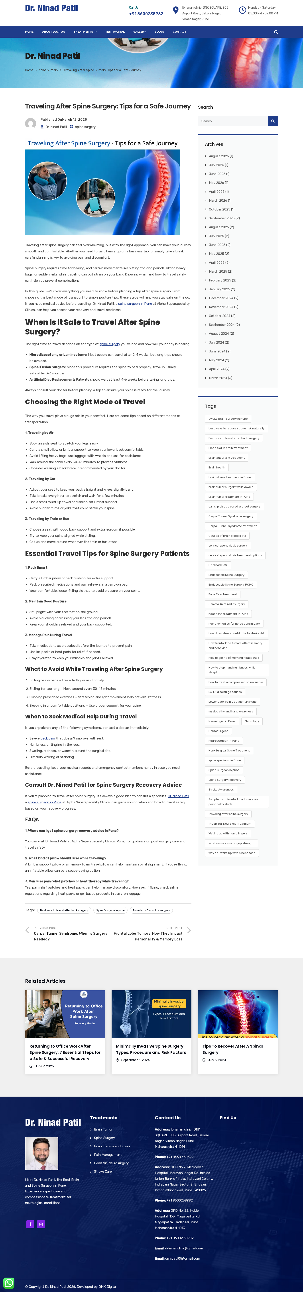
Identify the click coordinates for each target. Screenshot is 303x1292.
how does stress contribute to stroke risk (237, 633)
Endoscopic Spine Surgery (226, 574)
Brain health (217, 467)
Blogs (159, 31)
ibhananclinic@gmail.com (184, 1248)
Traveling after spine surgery (151, 910)
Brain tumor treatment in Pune (229, 496)
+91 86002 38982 (180, 1238)
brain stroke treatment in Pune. (230, 477)
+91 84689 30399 (180, 1157)
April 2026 (216, 192)
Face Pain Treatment (223, 594)
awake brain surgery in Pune (228, 418)
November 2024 (221, 307)
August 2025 (219, 227)
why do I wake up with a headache (232, 853)
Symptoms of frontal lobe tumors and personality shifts (234, 802)
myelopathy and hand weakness (231, 711)
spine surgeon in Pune (135, 304)
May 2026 (216, 183)
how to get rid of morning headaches (234, 657)
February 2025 (220, 280)
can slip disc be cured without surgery (234, 506)
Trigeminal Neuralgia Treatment (230, 823)
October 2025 (219, 209)
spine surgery (48, 70)
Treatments (83, 31)
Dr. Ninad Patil (56, 127)
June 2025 (217, 245)
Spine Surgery (104, 1138)
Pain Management (108, 1155)
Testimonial (115, 31)
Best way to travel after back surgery (64, 910)
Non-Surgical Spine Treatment (229, 750)
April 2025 (216, 263)
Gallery (139, 31)
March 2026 (218, 201)
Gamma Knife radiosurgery (227, 604)
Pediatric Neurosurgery (111, 1163)
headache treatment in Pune (228, 614)
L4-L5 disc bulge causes (225, 692)
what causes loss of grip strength (231, 843)
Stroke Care (103, 1172)
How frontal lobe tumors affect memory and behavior (235, 645)
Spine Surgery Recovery (225, 779)
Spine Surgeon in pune (110, 910)
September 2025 (222, 218)
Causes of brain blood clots (227, 535)
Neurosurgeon (218, 731)
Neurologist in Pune (222, 721)
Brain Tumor (103, 1129)
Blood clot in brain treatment (228, 448)
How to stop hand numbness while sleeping (232, 670)
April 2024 (216, 369)
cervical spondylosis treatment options (235, 555)
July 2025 (216, 236)
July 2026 (216, 165)
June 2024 (217, 351)
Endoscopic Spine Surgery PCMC (231, 584)
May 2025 (216, 254)
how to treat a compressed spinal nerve (236, 682)
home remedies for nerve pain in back (234, 623)
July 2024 (216, 342)
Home (29, 31)
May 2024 (216, 360)
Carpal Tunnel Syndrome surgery (231, 516)
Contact (180, 31)
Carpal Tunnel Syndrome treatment (233, 526)
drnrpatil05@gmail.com (182, 1259)
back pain (48, 738)
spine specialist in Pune (225, 760)
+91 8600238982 (146, 13)
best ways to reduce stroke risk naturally (236, 428)
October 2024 (219, 316)
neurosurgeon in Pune (224, 740)
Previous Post (70, 933)
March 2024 (218, 378)
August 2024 (219, 334)
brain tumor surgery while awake (231, 487)
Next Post (148, 933)
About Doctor (53, 31)
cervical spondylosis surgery (228, 545)
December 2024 (221, 298)
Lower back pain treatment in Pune (233, 701)
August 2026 (219, 156)
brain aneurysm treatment (227, 457)
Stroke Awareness (221, 789)
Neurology (252, 721)
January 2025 (219, 289)
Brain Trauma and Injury (112, 1146)
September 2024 (222, 325)
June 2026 (217, 174)
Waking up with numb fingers (228, 833)
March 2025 (218, 271)
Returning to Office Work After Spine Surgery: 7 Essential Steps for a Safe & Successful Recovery (65, 1052)
